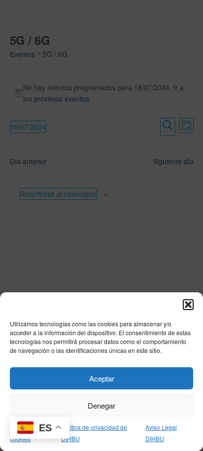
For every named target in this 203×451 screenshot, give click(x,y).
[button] (188, 305)
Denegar (101, 405)
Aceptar (101, 378)
